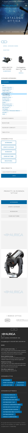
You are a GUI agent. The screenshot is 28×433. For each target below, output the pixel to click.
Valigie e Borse (5, 90)
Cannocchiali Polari (6, 92)
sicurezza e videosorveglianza (11, 404)
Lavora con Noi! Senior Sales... (8, 349)
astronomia (15, 31)
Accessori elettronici (7, 89)
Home (2, 31)
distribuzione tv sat (9, 402)
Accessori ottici (6, 99)
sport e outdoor (9, 147)
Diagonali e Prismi (6, 97)
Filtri (3, 85)
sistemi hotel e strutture (11, 407)
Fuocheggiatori (6, 94)
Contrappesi (5, 109)
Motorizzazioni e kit (7, 104)
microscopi (8, 151)
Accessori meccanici (7, 87)
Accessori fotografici (7, 105)
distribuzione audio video (10, 399)
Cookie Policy (13, 426)
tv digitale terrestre (9, 397)
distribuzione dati (8, 414)
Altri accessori (5, 107)
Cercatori (4, 112)
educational (8, 160)
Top (14, 329)
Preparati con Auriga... (6, 362)
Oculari (4, 102)
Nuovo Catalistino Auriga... (7, 356)
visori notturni (8, 156)
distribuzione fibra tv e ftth (11, 411)
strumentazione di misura (10, 409)
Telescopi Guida (6, 95)
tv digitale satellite (9, 394)
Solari (3, 114)
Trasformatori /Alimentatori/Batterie (11, 110)
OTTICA (8, 31)
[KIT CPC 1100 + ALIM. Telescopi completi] (14, 263)
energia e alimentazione (10, 416)
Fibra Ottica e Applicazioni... (7, 369)
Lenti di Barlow (5, 100)
